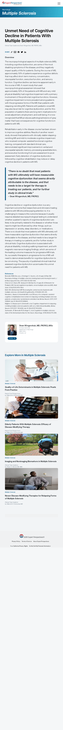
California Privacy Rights (20, 546)
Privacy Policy (16, 541)
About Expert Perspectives (41, 541)
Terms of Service (27, 541)
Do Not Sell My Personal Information (40, 546)
